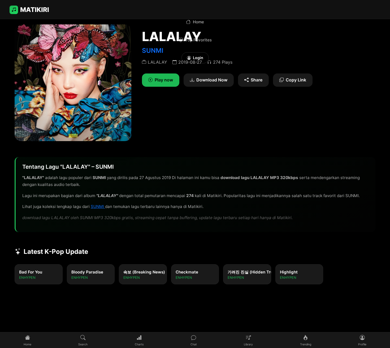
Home (198, 21)
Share (256, 79)
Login (198, 57)
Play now (164, 79)
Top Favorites (198, 39)
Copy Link (296, 79)
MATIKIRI (34, 10)
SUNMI (98, 206)
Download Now (211, 79)
